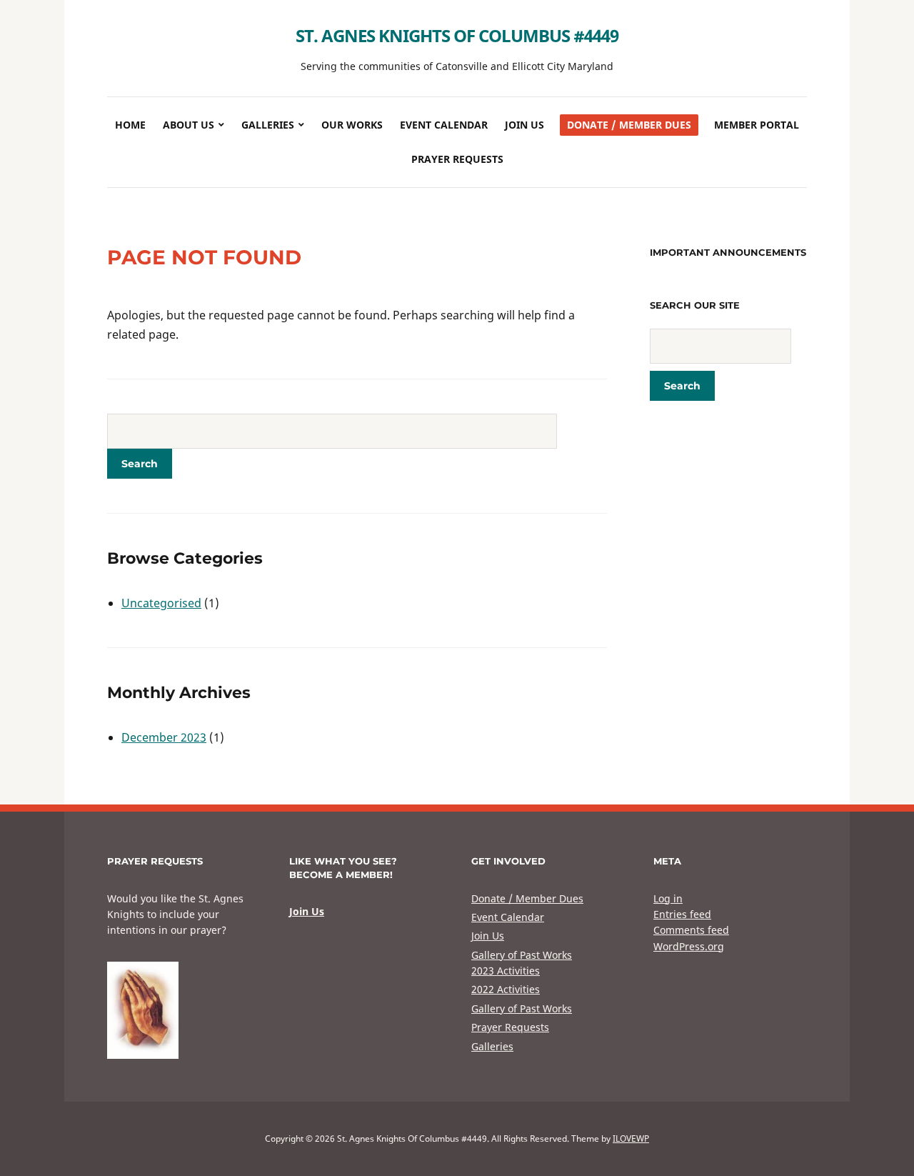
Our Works (352, 124)
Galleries (267, 124)
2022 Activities (505, 989)
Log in (668, 898)
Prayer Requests (457, 159)
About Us (188, 124)
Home (130, 124)
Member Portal (756, 124)
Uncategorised (161, 603)
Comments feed (691, 930)
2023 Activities (505, 970)
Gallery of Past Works (521, 955)
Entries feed (682, 914)
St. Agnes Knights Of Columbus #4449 (457, 35)
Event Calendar (444, 124)
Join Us (524, 124)
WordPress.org (688, 946)
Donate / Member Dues (629, 124)
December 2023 (163, 737)
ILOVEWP (631, 1138)
